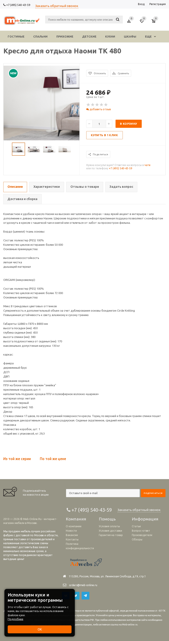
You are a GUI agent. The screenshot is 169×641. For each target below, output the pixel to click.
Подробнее (15, 619)
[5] (106, 105)
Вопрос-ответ (141, 530)
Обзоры (137, 539)
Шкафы (130, 36)
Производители (142, 535)
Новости (71, 530)
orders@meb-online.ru (83, 585)
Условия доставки (110, 530)
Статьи (136, 526)
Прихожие (64, 36)
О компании (73, 526)
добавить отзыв (100, 109)
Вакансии (72, 535)
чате (147, 165)
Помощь (107, 518)
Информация (145, 518)
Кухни (110, 36)
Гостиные (16, 36)
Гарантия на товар (111, 535)
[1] (88, 105)
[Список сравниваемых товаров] (129, 23)
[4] (101, 105)
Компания (76, 518)
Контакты (72, 539)
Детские (89, 36)
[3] (97, 105)
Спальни (40, 36)
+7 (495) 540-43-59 (18, 4)
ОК (40, 629)
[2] (93, 105)
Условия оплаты (109, 526)
